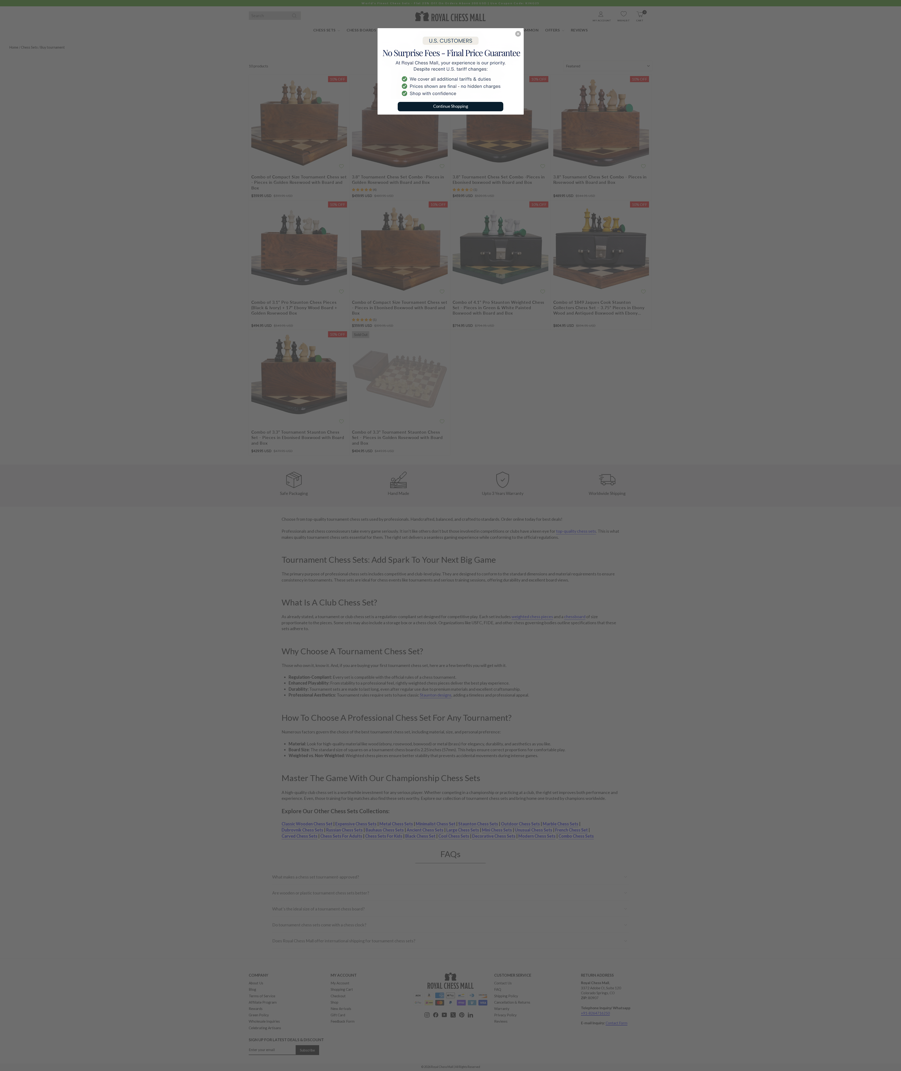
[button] (518, 34)
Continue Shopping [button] (450, 106)
